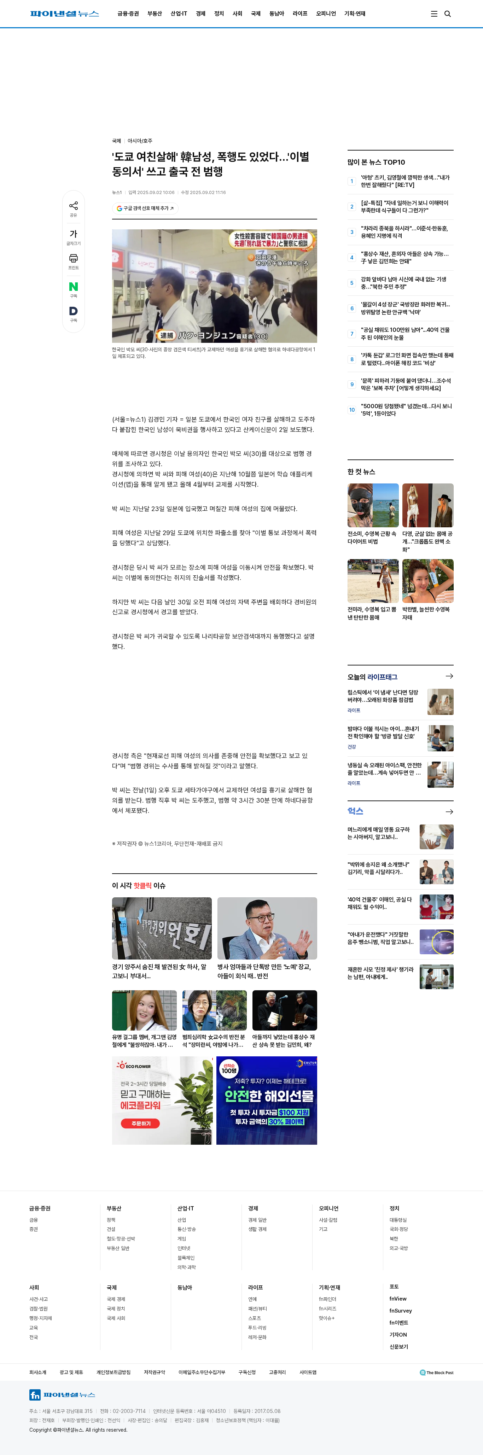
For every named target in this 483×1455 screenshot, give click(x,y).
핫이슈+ (327, 1318)
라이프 (300, 13)
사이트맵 (307, 1372)
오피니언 (326, 13)
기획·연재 (355, 13)
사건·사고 (38, 1299)
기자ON (398, 1335)
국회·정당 (399, 1229)
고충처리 (277, 1372)
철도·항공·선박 (121, 1239)
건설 (111, 1229)
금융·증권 (128, 13)
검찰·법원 (38, 1309)
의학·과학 (187, 1267)
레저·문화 (257, 1337)
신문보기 (399, 1347)
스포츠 (254, 1318)
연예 (252, 1299)
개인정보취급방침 (113, 1372)
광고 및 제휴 (71, 1372)
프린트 (73, 267)
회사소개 (37, 1372)
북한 (394, 1239)
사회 (238, 13)
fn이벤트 (399, 1323)
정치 (219, 13)
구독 (73, 296)
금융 (33, 1220)
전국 (33, 1337)
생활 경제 (257, 1229)
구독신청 (247, 1372)
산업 (182, 1220)
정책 (111, 1220)
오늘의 (372, 677)
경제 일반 (257, 1220)
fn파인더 (327, 1299)
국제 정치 (116, 1309)
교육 (33, 1328)
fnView (398, 1299)
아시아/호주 (140, 141)
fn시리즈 (327, 1309)
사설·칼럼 (328, 1220)
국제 (256, 13)
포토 (394, 1287)
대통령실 (398, 1220)
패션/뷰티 (257, 1309)
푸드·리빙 (257, 1328)
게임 (182, 1239)
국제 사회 (116, 1318)
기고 (323, 1229)
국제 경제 (116, 1299)
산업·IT (179, 13)
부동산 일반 (118, 1248)
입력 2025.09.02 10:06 (151, 192)
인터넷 (184, 1248)
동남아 (276, 13)
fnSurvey (401, 1311)
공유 (73, 215)
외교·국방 (399, 1248)
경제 (201, 13)
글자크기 (73, 243)
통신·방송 (187, 1229)
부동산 (154, 13)
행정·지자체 (40, 1318)
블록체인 (186, 1258)
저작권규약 (154, 1372)
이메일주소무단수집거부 (202, 1372)
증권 (33, 1229)
